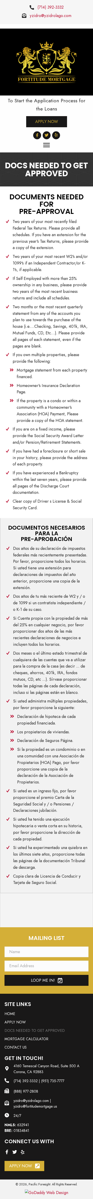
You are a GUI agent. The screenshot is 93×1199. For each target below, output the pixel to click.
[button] (46, 121)
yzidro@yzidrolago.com (50, 16)
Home (10, 1013)
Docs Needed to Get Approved (35, 1030)
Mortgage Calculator (26, 1039)
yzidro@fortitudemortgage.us (35, 1106)
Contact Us (16, 1047)
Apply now (15, 1022)
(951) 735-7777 (52, 1081)
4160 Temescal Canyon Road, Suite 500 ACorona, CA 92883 (46, 1068)
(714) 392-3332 (50, 7)
